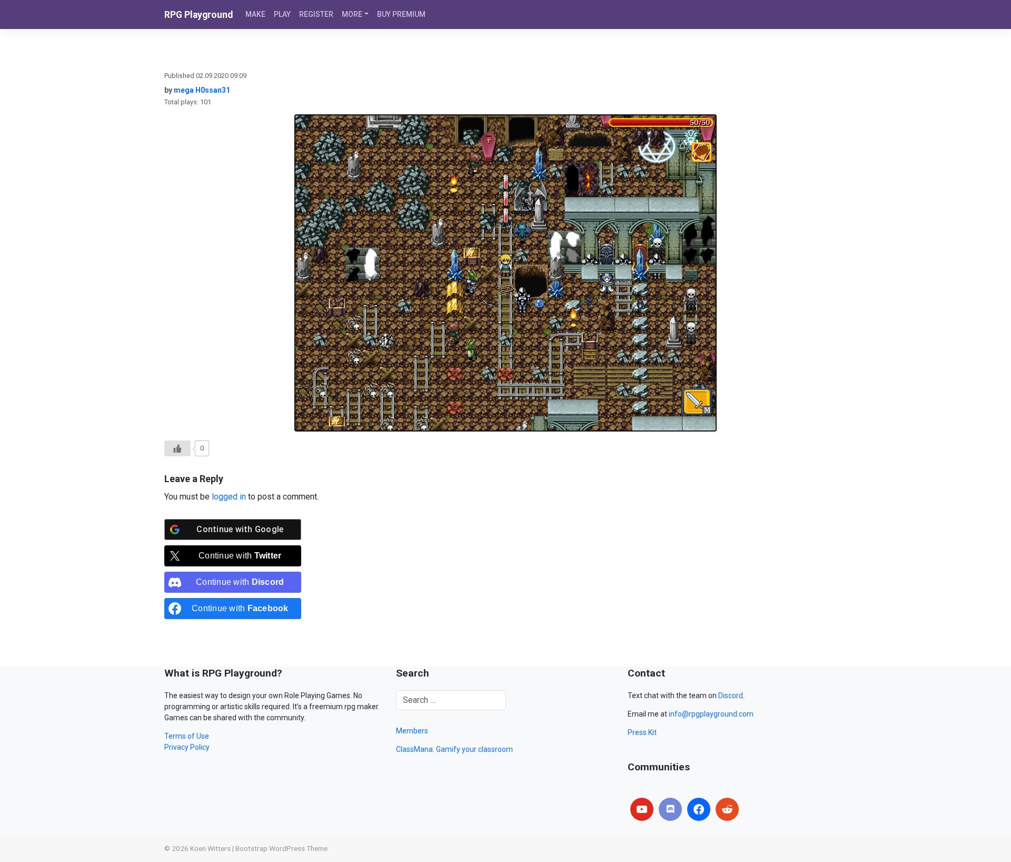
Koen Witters (210, 848)
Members (412, 731)
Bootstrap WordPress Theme (281, 848)
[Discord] (670, 809)
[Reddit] (727, 809)
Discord (730, 695)
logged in (229, 497)
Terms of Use (186, 736)
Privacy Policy (187, 747)
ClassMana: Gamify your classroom (454, 749)
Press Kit (642, 732)
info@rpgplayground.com (711, 714)
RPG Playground (198, 14)
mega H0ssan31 (202, 90)
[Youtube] (642, 809)
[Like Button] (177, 448)
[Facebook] (699, 809)
